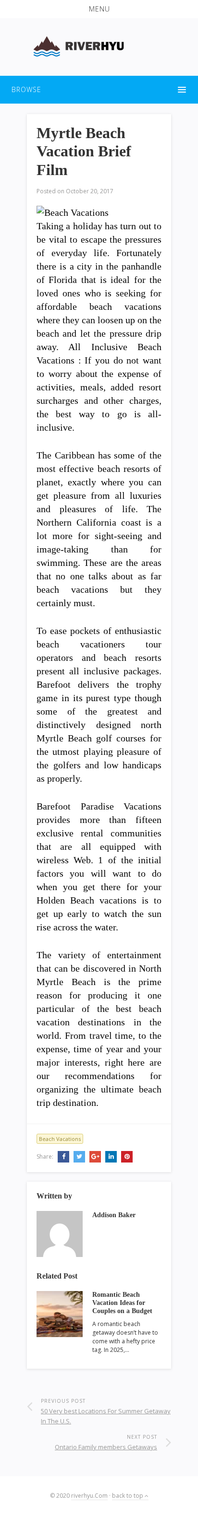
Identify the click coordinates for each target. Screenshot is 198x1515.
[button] (99, 9)
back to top (128, 1496)
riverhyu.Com (89, 1496)
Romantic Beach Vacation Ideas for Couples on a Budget (122, 1303)
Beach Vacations (60, 1138)
